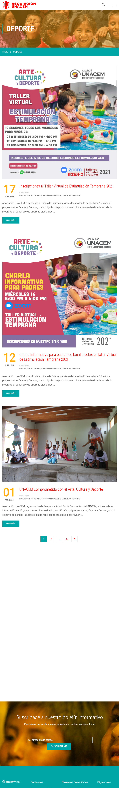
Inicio (5, 51)
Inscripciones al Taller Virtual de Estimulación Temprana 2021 (66, 186)
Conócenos (37, 782)
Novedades (36, 195)
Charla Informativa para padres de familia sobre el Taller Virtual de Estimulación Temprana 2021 (68, 357)
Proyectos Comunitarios (75, 782)
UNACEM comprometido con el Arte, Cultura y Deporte (61, 489)
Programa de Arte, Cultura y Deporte (61, 195)
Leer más (10, 220)
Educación (24, 195)
